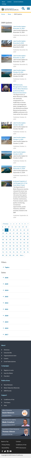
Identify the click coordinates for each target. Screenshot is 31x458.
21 (20, 230)
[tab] (15, 267)
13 (19, 227)
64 (3, 249)
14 (23, 227)
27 (13, 233)
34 (10, 236)
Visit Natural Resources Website (8, 424)
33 (6, 236)
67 (13, 249)
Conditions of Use (9, 399)
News (9, 14)
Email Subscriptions (10, 361)
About (3, 1)
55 (27, 243)
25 (6, 233)
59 (13, 246)
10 (8, 227)
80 (3, 255)
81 (6, 255)
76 (17, 252)
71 (27, 249)
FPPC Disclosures (21, 448)
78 (24, 252)
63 (27, 246)
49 (6, 243)
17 (6, 230)
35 (13, 236)
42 (10, 239)
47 (27, 239)
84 (17, 255)
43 (13, 239)
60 (17, 246)
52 (17, 243)
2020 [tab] (6, 316)
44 (17, 239)
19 (13, 230)
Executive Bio (8, 353)
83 (13, 255)
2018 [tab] (6, 328)
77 (20, 252)
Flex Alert (7, 376)
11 (12, 227)
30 (24, 233)
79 (27, 252)
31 (27, 233)
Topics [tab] (7, 267)
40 (3, 239)
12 (15, 227)
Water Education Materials (12, 388)
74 (10, 252)
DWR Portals (7, 391)
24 (3, 233)
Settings (4, 4)
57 (6, 246)
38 (24, 236)
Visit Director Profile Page (7, 434)
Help (5, 405)
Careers (6, 358)
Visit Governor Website (6, 415)
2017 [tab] (6, 335)
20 (17, 230)
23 (27, 230)
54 (24, 243)
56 (3, 246)
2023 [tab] (6, 297)
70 (24, 249)
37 (20, 236)
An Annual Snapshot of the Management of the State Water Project (20, 183)
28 (17, 233)
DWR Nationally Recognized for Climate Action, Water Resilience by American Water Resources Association (20, 88)
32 (3, 236)
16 (3, 230)
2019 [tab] (6, 322)
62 (24, 246)
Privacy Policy (6, 444)
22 (24, 230)
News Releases (8, 385)
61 (20, 246)
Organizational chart (10, 355)
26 (10, 233)
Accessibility (5, 448)
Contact (9, 1)
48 (3, 243)
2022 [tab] (6, 303)
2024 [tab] (6, 290)
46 (24, 239)
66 (10, 249)
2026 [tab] (6, 278)
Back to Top (4, 441)
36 (17, 236)
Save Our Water (8, 373)
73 (6, 252)
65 (6, 249)
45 (20, 239)
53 (20, 243)
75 (13, 252)
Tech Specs (7, 402)
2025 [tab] (6, 284)
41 (6, 239)
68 (17, 249)
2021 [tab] (6, 309)
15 (26, 227)
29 (20, 233)
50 (10, 243)
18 (10, 230)
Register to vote (9, 370)
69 (20, 249)
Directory (6, 350)
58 (10, 246)
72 (3, 252)
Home (3, 14)
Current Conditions (18, 1)
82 (10, 255)
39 (27, 236)
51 (13, 243)
